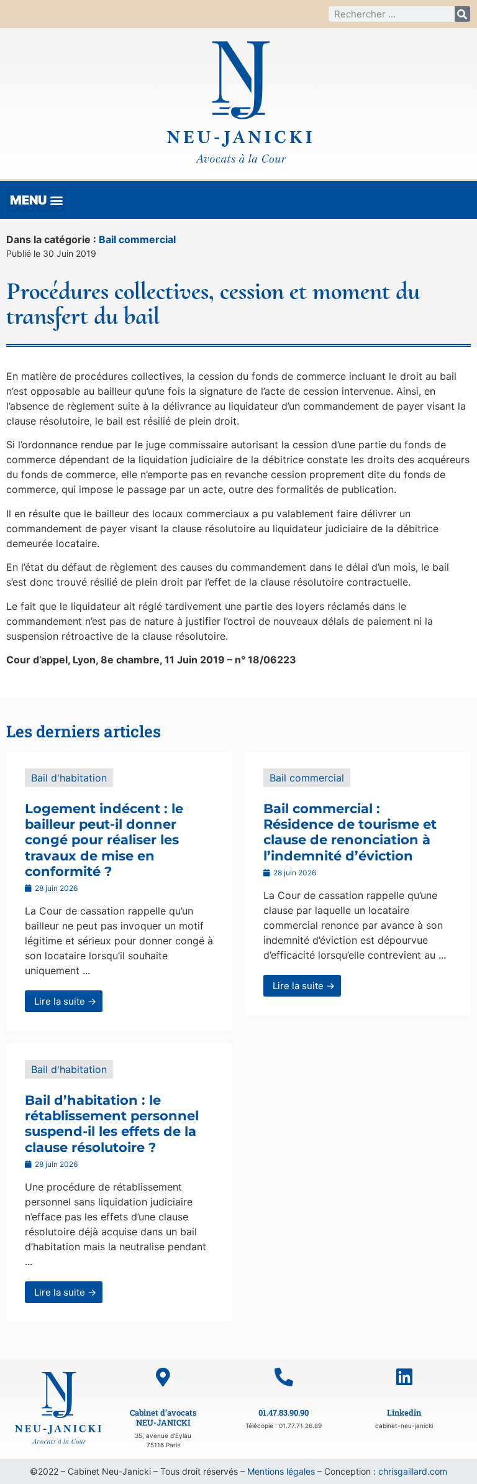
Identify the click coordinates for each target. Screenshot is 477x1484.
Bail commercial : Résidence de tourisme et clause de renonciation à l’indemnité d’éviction (350, 832)
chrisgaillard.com (412, 1471)
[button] (36, 200)
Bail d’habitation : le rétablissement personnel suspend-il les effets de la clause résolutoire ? (112, 1123)
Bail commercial (137, 239)
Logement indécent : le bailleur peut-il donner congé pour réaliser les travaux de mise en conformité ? (104, 840)
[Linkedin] (404, 1377)
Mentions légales (281, 1471)
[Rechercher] (462, 14)
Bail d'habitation (69, 778)
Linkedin (404, 1412)
